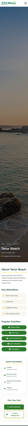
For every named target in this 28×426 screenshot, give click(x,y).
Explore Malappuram (15, 414)
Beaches (8, 244)
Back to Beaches (15, 407)
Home (2, 244)
